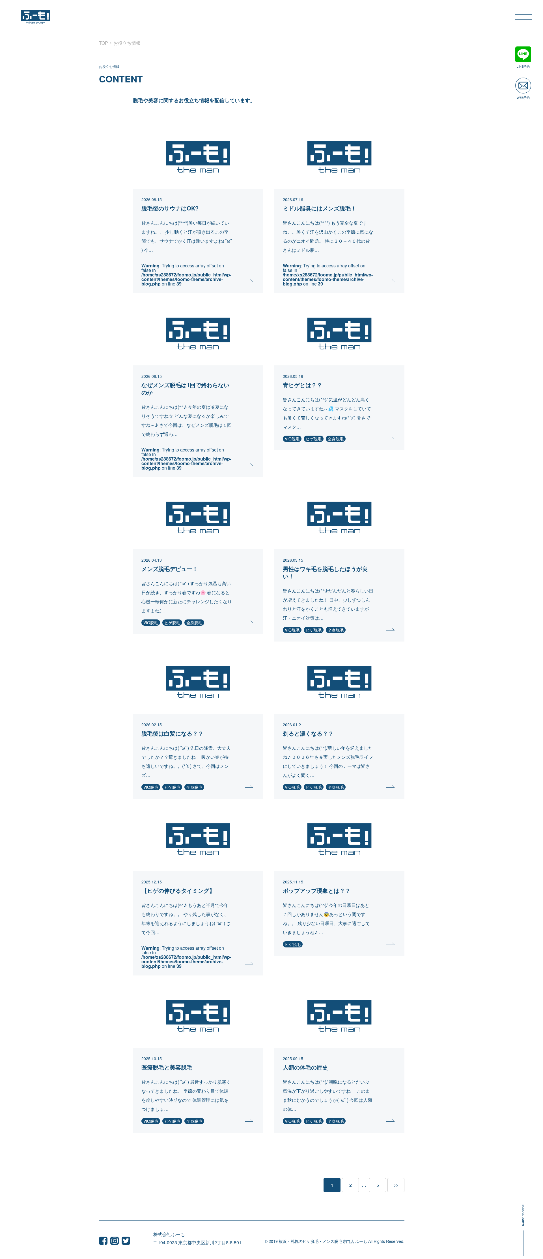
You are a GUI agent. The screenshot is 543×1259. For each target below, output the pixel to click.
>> (395, 1185)
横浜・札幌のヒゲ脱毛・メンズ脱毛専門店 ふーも (323, 1241)
